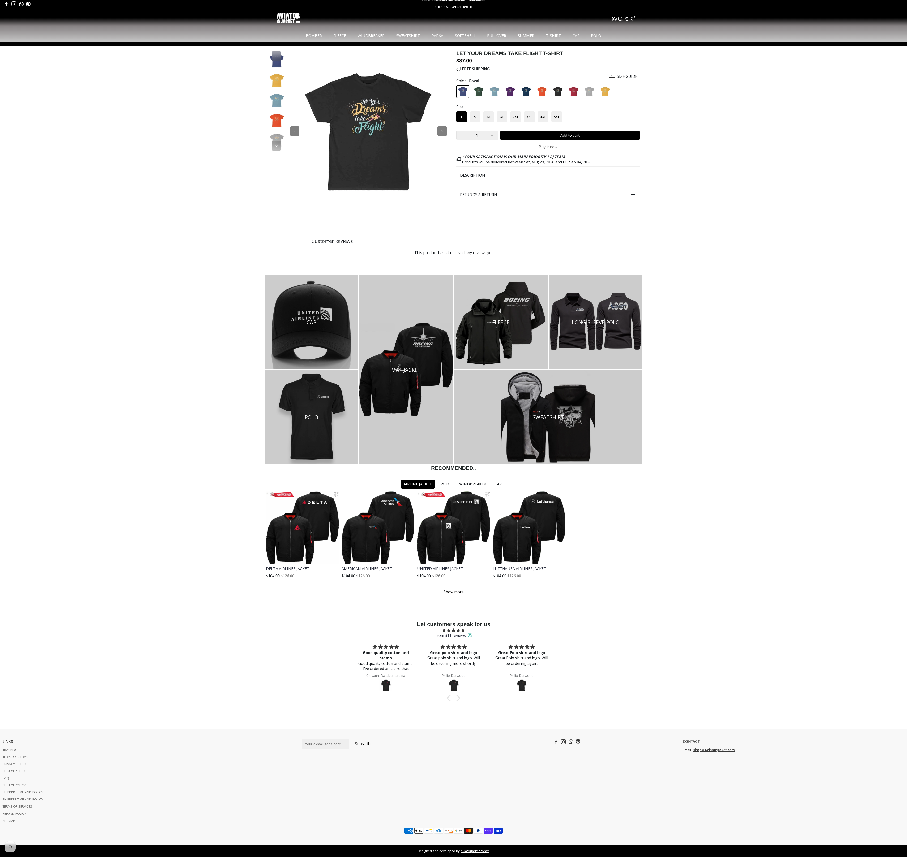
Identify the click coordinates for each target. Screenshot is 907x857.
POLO (596, 35)
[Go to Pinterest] (28, 4)
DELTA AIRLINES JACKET (287, 568)
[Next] (276, 146)
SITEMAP (9, 820)
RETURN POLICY (14, 771)
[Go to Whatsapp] (21, 4)
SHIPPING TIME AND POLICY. (23, 792)
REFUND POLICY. (15, 813)
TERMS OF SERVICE (16, 757)
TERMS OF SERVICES (17, 806)
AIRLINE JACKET (418, 484)
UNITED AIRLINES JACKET (440, 568)
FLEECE (339, 35)
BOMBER (314, 35)
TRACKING (10, 750)
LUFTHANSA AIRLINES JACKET (519, 568)
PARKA (437, 35)
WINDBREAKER (371, 35)
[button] (548, 76)
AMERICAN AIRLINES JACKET (367, 568)
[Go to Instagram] (14, 4)
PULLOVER (496, 35)
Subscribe (363, 743)
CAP (576, 35)
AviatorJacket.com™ (475, 851)
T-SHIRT (553, 35)
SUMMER (526, 35)
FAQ (6, 778)
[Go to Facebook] (6, 4)
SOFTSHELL (465, 35)
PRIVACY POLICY (14, 764)
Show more (454, 592)
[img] (453, 630)
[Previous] (276, 56)
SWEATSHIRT (408, 35)
